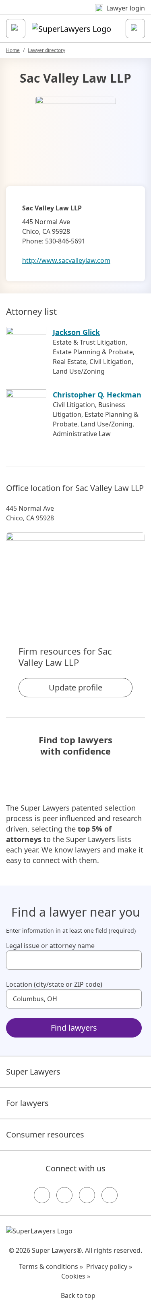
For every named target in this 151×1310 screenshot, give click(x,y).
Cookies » (75, 1276)
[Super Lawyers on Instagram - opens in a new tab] (64, 1195)
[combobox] (74, 960)
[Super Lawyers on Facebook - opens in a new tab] (42, 1195)
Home (13, 50)
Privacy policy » (109, 1266)
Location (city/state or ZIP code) (54, 984)
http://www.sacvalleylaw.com (66, 260)
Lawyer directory (46, 50)
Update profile (75, 687)
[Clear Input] (132, 960)
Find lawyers (74, 1027)
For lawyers (27, 1103)
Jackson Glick (76, 332)
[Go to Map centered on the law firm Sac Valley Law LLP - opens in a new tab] (75, 575)
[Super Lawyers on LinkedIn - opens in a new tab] (109, 1195)
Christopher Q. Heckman (97, 394)
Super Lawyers (33, 1071)
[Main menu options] (15, 28)
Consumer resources (45, 1134)
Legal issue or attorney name (50, 945)
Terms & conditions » (51, 1266)
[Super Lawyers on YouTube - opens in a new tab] (87, 1195)
